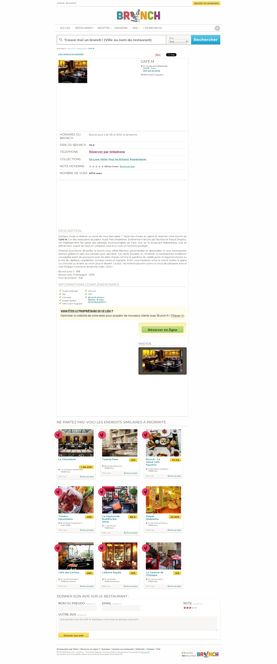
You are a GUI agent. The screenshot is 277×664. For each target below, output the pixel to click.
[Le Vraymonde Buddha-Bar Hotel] (119, 499)
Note (192, 603)
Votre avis (72, 614)
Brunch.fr (145, 652)
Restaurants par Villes (68, 649)
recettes (104, 27)
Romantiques (138, 159)
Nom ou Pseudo (76, 603)
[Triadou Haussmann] (76, 499)
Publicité (140, 649)
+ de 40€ (86, 467)
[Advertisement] (122, 108)
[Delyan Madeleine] (163, 499)
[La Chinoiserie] (76, 442)
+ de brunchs (152, 27)
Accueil (65, 27)
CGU (158, 649)
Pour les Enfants (119, 159)
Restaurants (84, 27)
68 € (133, 517)
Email (112, 603)
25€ (133, 460)
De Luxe (94, 159)
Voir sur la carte (151, 70)
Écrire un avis (87, 477)
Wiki (135, 27)
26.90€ (175, 517)
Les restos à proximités (71, 54)
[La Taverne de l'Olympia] (163, 556)
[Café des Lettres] (76, 556)
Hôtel (104, 159)
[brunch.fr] (138, 15)
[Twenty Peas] (119, 442)
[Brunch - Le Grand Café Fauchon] (163, 442)
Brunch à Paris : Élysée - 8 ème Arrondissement (97, 299)
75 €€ (175, 460)
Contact (150, 649)
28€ (89, 573)
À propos (106, 649)
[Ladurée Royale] (119, 556)
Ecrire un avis (127, 166)
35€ (133, 573)
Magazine (121, 27)
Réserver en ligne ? (90, 649)
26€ (89, 517)
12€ (177, 573)
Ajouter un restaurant (206, 3)
